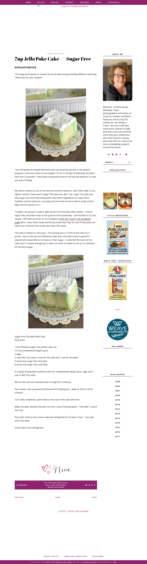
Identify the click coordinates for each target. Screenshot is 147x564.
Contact (69, 2)
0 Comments (21, 485)
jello (64, 483)
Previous (19, 497)
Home (28, 2)
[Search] (129, 162)
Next (94, 497)
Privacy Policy (51, 556)
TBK (114, 562)
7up (45, 483)
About (99, 2)
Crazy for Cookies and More (58, 562)
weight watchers (56, 487)
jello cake (50, 485)
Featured (84, 2)
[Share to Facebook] (86, 485)
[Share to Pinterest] (94, 485)
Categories (113, 2)
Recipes (41, 2)
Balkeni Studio (89, 562)
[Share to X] (89, 485)
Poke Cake (61, 485)
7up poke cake (54, 483)
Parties (55, 2)
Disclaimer (97, 556)
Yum (117, 309)
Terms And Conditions (75, 556)
